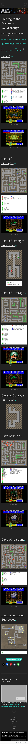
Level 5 (24, 39)
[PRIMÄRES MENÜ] (25, 4)
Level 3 (14, 39)
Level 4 (19, 39)
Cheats (14, 724)
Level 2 (8, 39)
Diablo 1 (14, 728)
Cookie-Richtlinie (17, 738)
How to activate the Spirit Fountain (12, 49)
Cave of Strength (6, 43)
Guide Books (14, 721)
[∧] (12, 56)
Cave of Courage (17, 43)
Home (14, 717)
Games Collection (14, 719)
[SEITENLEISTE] (14, 711)
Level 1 (3, 39)
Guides (14, 726)
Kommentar (20, 699)
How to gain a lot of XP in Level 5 (11, 50)
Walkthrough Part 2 (14, 659)
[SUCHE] (3, 4)
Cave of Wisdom (12, 45)
